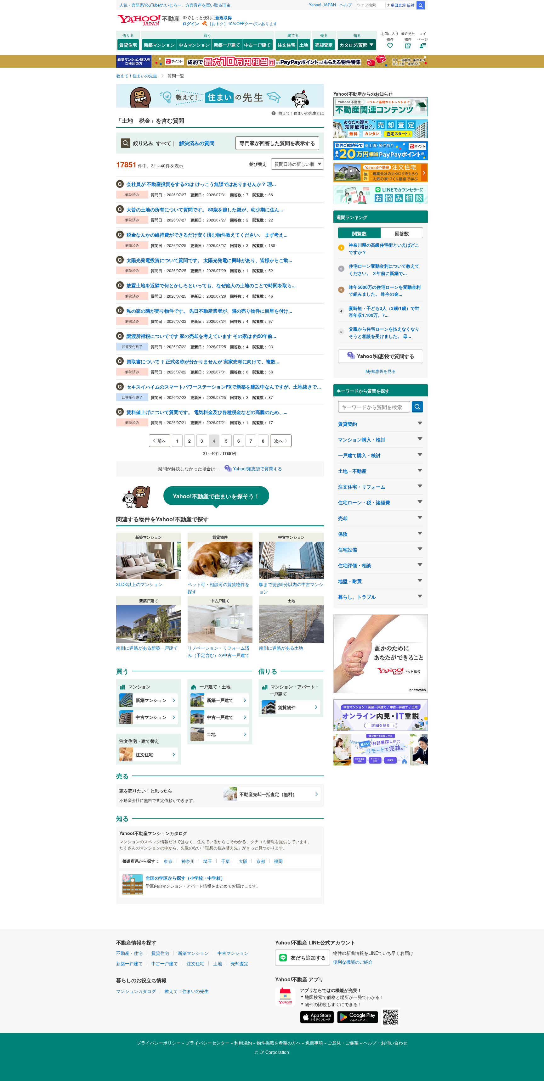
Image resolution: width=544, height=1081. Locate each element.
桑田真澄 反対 (402, 5)
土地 (303, 45)
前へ (161, 441)
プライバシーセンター (207, 1042)
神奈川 (188, 861)
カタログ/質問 (353, 45)
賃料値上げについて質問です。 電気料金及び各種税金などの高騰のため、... (207, 412)
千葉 (225, 861)
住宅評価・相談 (354, 565)
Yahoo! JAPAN (322, 5)
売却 (343, 518)
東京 (168, 861)
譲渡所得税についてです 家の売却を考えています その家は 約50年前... (201, 336)
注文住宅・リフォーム (361, 486)
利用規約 (243, 1042)
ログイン (191, 23)
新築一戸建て (227, 45)
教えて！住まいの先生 (187, 991)
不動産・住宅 (129, 953)
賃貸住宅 (128, 45)
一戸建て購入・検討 (359, 455)
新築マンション (159, 45)
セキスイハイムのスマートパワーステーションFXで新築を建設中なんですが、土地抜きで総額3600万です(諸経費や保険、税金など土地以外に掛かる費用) (225, 386)
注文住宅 (286, 45)
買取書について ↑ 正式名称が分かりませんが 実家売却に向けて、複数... (203, 361)
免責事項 (314, 1042)
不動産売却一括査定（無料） (268, 794)
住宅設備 (347, 549)
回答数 (402, 233)
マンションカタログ (136, 991)
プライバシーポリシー (159, 1042)
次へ (278, 441)
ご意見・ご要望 (343, 1042)
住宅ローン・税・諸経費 (364, 502)
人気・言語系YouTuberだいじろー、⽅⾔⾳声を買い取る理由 (174, 5)
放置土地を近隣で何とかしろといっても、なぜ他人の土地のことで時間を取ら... (211, 285)
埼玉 (207, 861)
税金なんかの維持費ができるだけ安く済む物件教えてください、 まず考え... (207, 234)
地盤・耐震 (350, 581)
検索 (420, 5)
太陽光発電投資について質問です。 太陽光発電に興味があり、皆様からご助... (209, 260)
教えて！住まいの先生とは (301, 112)
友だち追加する (308, 957)
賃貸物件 (287, 707)
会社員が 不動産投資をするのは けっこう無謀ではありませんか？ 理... (201, 184)
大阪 (243, 861)
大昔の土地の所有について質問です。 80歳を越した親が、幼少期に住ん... (205, 209)
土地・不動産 (352, 471)
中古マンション (194, 45)
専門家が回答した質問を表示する (277, 143)
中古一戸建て (257, 45)
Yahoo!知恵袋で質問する (257, 468)
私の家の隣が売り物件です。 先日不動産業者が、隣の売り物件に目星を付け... (209, 310)
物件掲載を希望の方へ (279, 1042)
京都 (260, 861)
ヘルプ (346, 5)
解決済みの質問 (196, 143)
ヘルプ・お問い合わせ (385, 1042)
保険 (343, 533)
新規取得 (223, 17)
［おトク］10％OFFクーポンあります (242, 23)
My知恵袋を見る (381, 371)
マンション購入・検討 (361, 439)
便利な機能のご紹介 (353, 962)
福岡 (278, 861)
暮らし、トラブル (357, 596)
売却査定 (324, 45)
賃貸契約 (347, 423)
